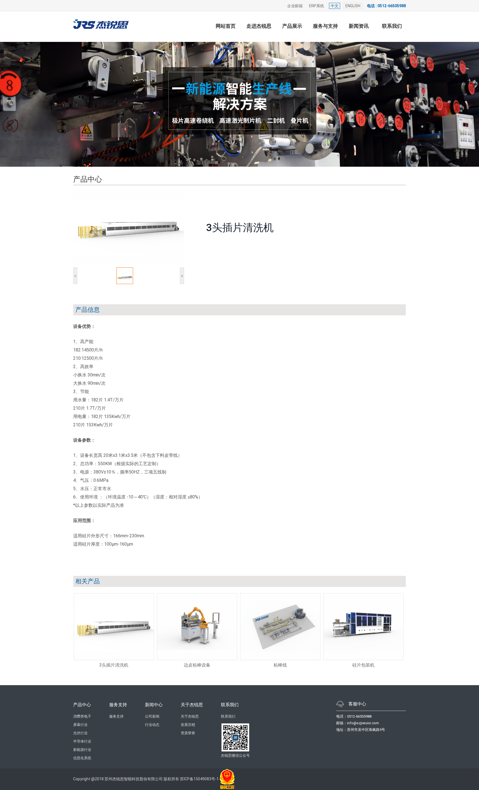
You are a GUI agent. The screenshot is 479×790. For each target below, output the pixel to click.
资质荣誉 (188, 733)
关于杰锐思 (190, 716)
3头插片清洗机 (113, 665)
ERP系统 (316, 6)
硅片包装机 (363, 665)
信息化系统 (82, 758)
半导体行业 (82, 741)
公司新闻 (152, 716)
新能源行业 (82, 750)
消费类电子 (82, 716)
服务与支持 (325, 26)
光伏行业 (80, 733)
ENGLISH (352, 6)
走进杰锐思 (258, 26)
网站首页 (226, 26)
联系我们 (392, 26)
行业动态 (152, 725)
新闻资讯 (359, 26)
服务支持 (116, 716)
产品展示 (292, 26)
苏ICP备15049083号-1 (199, 779)
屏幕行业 (80, 725)
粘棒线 (280, 665)
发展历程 (188, 725)
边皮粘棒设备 (197, 665)
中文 (334, 6)
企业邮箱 (295, 6)
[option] (114, 631)
